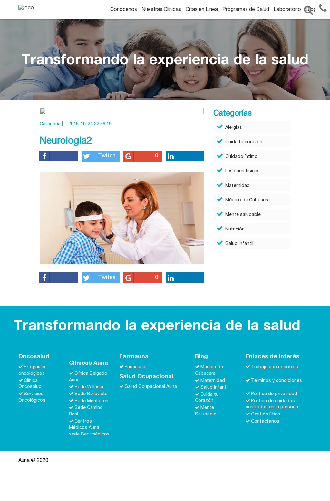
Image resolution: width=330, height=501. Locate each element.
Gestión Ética (265, 414)
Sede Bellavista (91, 394)
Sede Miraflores (91, 401)
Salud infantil (239, 244)
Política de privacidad (274, 394)
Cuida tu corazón (243, 142)
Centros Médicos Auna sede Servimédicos (89, 428)
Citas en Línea (202, 10)
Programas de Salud (245, 10)
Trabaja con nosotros (274, 367)
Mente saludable (243, 215)
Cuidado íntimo (241, 157)
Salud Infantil (214, 387)
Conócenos (123, 10)
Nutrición (235, 229)
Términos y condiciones (276, 380)
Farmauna (135, 367)
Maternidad (237, 186)
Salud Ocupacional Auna (151, 387)
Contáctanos (265, 421)
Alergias (233, 128)
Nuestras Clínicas (161, 10)
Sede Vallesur (89, 387)
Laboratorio (287, 10)
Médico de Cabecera (247, 200)
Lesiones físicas (242, 171)
